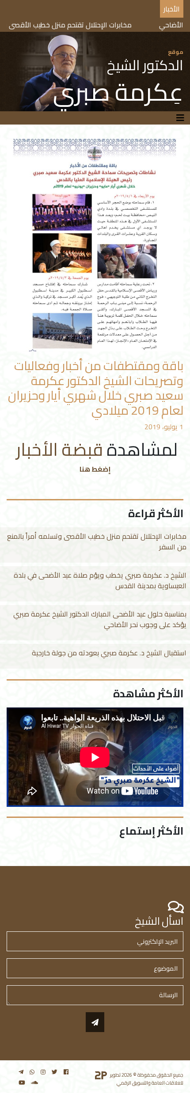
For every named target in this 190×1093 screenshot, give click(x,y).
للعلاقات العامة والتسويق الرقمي (150, 1082)
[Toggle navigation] (180, 118)
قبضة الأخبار (57, 449)
